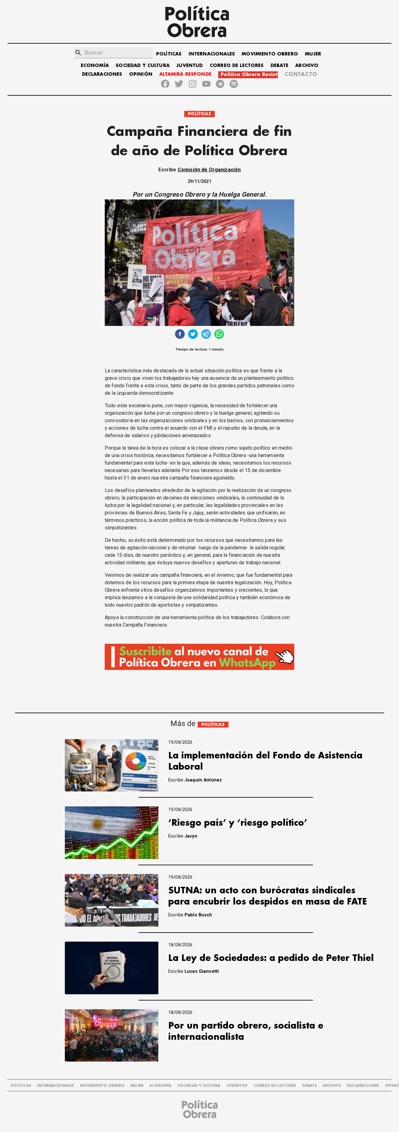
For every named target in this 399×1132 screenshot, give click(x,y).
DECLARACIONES (102, 74)
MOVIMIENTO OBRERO (270, 54)
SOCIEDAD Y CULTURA (143, 65)
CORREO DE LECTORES (237, 65)
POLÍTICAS (168, 54)
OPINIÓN (140, 74)
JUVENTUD (189, 65)
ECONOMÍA (95, 65)
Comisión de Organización (209, 170)
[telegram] (206, 335)
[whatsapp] (219, 335)
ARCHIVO (306, 65)
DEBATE (279, 65)
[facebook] (180, 335)
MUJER (313, 54)
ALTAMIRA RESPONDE (185, 74)
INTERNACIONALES (212, 54)
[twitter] (193, 335)
